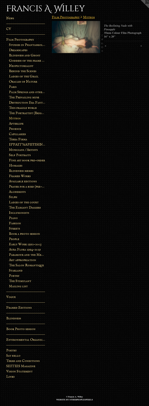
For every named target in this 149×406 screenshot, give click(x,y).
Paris (12, 87)
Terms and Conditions (23, 361)
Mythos (15, 118)
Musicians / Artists (23, 150)
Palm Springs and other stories (27, 92)
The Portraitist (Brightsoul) (27, 113)
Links (10, 377)
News (10, 18)
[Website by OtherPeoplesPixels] (141, 8)
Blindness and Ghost (24, 55)
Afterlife (16, 123)
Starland (16, 270)
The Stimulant (20, 281)
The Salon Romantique (26, 265)
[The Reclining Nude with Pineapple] (76, 37)
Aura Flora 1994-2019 (25, 249)
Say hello (13, 356)
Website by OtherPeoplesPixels (74, 399)
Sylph (13, 197)
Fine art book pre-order (27, 160)
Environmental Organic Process (25, 340)
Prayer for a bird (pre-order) (27, 186)
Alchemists (17, 192)
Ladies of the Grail (23, 76)
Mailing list (18, 286)
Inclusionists (19, 213)
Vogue (11, 297)
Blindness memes (21, 171)
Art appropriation (22, 260)
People (14, 239)
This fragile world (23, 108)
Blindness (13, 318)
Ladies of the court (24, 202)
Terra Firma (18, 139)
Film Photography (20, 40)
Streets (14, 228)
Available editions (23, 181)
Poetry (14, 276)
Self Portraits (20, 155)
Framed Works (20, 176)
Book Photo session (21, 329)
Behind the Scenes (22, 71)
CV (8, 29)
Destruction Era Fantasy (27, 102)
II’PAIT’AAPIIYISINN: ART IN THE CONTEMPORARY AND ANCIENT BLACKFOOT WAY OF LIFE (27, 144)
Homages (15, 165)
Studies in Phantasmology (27, 45)
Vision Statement (19, 371)
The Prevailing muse (24, 97)
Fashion (15, 223)
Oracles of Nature (23, 81)
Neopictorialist (21, 66)
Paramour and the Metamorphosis (27, 255)
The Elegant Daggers (25, 207)
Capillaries (17, 134)
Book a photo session (24, 234)
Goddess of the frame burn (27, 60)
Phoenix (15, 129)
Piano (13, 218)
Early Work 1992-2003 (25, 244)
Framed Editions (19, 308)
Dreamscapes (18, 50)
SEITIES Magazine (20, 366)
